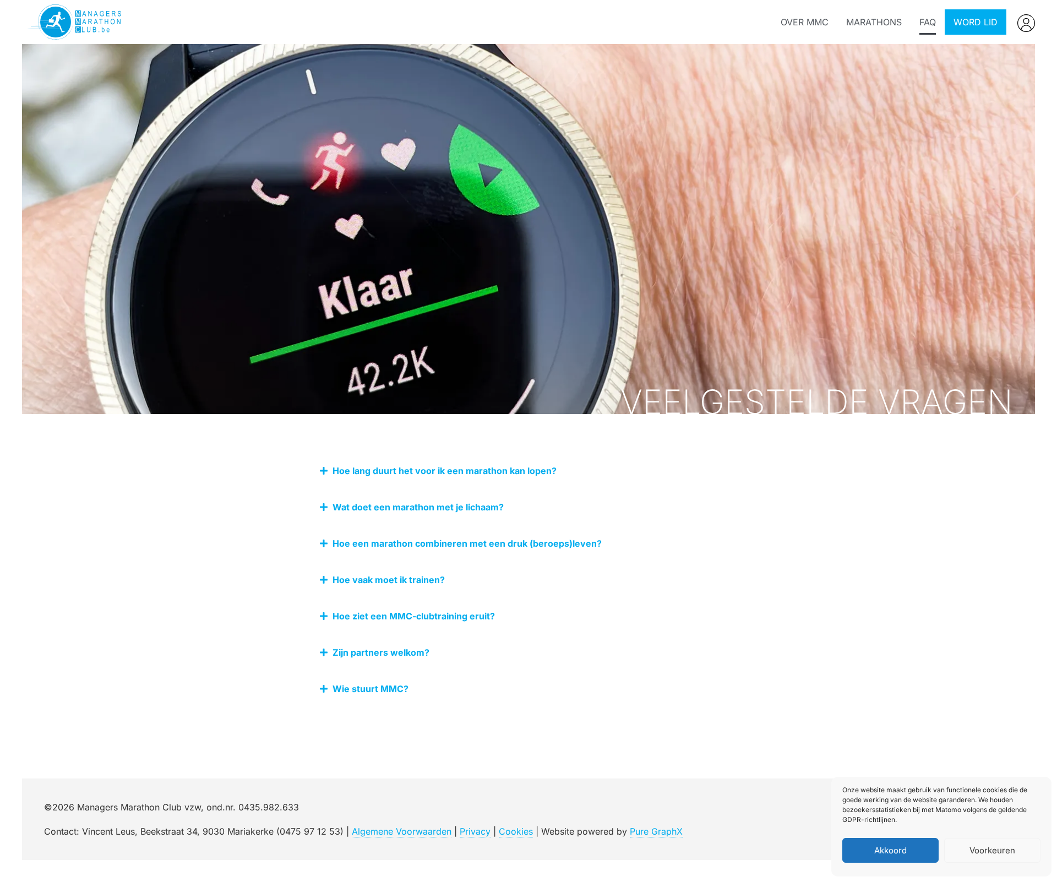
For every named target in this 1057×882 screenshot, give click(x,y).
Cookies (516, 831)
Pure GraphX (656, 831)
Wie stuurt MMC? (370, 688)
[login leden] (1026, 23)
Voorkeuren (992, 850)
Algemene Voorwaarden (401, 831)
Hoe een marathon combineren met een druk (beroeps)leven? (467, 543)
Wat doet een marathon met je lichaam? (418, 507)
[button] (528, 470)
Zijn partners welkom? (381, 652)
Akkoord (890, 850)
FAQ (927, 22)
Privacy (475, 831)
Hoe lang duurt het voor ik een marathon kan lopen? (445, 470)
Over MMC (805, 22)
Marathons (874, 22)
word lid (976, 22)
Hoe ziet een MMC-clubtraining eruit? (414, 616)
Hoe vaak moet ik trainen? (389, 579)
